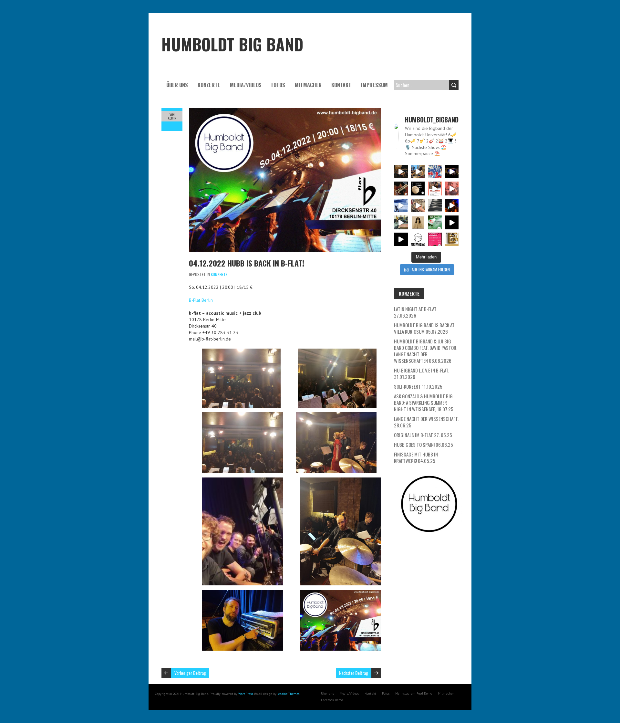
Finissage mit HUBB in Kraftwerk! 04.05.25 (416, 457)
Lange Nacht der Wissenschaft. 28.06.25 (426, 422)
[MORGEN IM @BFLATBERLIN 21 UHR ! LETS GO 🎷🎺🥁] (452, 172)
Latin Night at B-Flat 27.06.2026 (415, 312)
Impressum (374, 85)
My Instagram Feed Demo (413, 693)
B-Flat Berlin (201, 300)
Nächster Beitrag (353, 672)
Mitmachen (308, 85)
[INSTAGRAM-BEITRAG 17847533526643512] (452, 206)
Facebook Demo (332, 700)
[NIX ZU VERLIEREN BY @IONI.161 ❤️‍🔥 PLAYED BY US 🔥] (418, 206)
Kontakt (341, 85)
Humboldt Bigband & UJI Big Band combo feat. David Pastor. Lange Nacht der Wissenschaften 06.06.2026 (425, 351)
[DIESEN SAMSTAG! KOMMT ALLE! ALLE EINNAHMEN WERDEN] (435, 239)
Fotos (278, 85)
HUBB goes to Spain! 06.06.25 (423, 444)
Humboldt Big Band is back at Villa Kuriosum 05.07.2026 (424, 328)
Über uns (177, 85)
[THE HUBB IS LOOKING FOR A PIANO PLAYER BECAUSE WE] (435, 206)
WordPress (245, 694)
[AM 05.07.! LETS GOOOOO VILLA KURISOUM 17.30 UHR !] (418, 172)
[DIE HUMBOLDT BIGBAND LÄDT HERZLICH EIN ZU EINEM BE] (452, 188)
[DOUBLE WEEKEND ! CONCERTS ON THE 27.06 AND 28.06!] (452, 239)
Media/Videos (246, 85)
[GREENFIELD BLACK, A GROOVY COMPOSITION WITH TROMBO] (452, 222)
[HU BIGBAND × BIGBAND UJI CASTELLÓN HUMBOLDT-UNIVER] (435, 188)
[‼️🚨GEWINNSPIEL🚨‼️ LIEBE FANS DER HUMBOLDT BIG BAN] (418, 222)
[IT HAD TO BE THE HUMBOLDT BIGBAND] (418, 239)
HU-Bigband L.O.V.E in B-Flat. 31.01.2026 (421, 373)
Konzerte (209, 85)
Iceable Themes (288, 694)
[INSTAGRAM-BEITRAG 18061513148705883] (418, 188)
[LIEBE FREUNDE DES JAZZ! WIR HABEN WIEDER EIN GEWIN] (401, 188)
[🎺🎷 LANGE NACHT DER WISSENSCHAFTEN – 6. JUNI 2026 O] (401, 206)
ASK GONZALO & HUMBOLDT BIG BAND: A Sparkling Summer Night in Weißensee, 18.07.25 (423, 403)
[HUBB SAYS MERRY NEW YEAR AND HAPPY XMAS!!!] (401, 239)
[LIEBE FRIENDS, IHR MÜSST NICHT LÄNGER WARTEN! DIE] (435, 222)
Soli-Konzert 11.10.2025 (418, 386)
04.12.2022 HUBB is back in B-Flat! (246, 263)
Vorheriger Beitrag (190, 672)
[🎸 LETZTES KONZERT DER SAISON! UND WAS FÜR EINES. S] (435, 172)
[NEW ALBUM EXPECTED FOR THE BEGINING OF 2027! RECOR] (401, 172)
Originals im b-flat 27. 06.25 (423, 434)
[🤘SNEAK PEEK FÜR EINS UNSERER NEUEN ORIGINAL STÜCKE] (401, 222)
